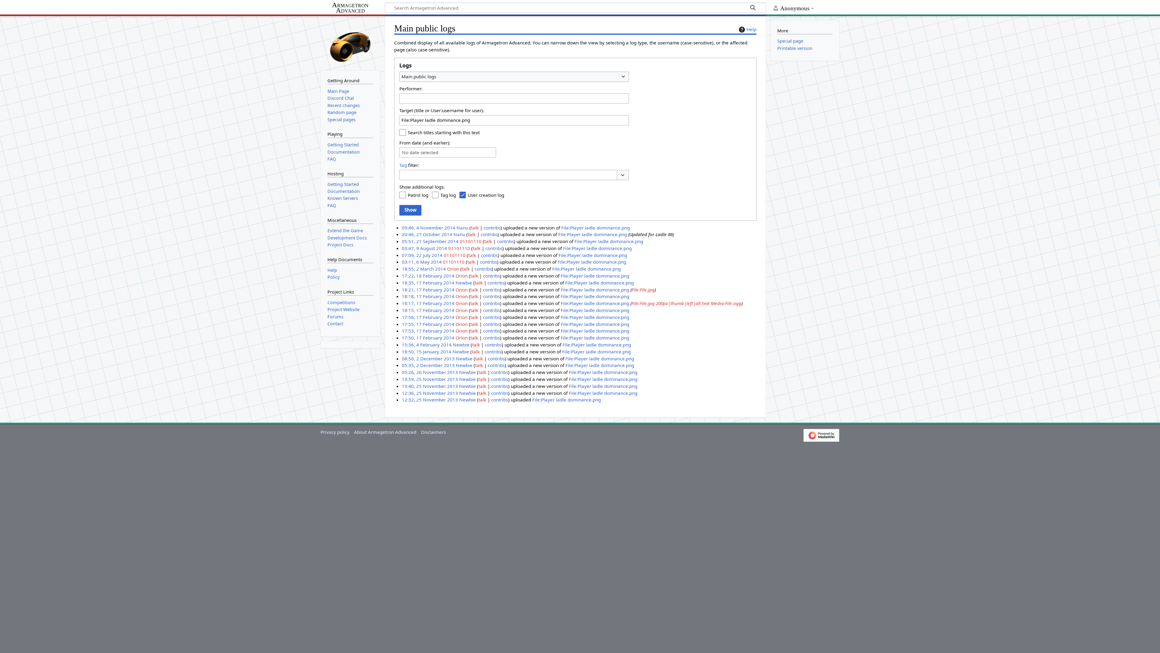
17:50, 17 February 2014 (428, 338)
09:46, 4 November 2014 (428, 228)
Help (751, 29)
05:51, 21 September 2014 (430, 241)
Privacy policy (335, 432)
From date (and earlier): (424, 143)
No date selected (420, 152)
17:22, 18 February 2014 (428, 276)
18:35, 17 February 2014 (428, 283)
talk (475, 228)
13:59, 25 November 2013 (430, 379)
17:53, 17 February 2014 (428, 331)
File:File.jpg (643, 290)
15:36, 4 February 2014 (427, 345)
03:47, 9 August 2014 (424, 248)
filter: (409, 165)
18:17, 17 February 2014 (428, 303)
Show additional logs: (422, 187)
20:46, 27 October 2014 (427, 234)
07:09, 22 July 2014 (422, 255)
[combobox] (514, 77)
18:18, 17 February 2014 (428, 296)
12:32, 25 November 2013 (430, 400)
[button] (623, 175)
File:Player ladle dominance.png (595, 228)
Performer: (411, 89)
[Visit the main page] (350, 42)
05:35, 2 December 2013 (428, 365)
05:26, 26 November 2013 (430, 372)
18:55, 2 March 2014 (424, 269)
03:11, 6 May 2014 (422, 262)
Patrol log (418, 195)
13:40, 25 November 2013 (430, 386)
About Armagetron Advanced (385, 432)
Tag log (448, 195)
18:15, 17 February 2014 (428, 310)
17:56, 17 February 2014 (428, 317)
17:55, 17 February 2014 (428, 324)
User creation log (486, 195)
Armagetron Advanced (350, 8)
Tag (403, 165)
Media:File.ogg (726, 303)
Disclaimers (433, 432)
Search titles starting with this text (444, 132)
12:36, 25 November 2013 (430, 393)
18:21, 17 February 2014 (428, 290)
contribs (492, 228)
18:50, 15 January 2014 (426, 352)
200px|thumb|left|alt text (683, 303)
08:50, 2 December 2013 (428, 359)
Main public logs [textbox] (418, 76)
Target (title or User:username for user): (441, 110)
